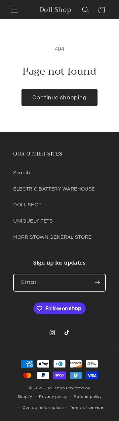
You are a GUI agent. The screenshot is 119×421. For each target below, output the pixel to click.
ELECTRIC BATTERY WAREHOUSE (54, 189)
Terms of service (86, 407)
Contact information (42, 407)
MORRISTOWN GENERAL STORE (52, 237)
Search (21, 172)
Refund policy (87, 397)
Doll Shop (55, 388)
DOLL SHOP (27, 204)
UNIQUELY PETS (33, 221)
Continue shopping (59, 97)
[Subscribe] (97, 283)
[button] (14, 10)
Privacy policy (53, 397)
